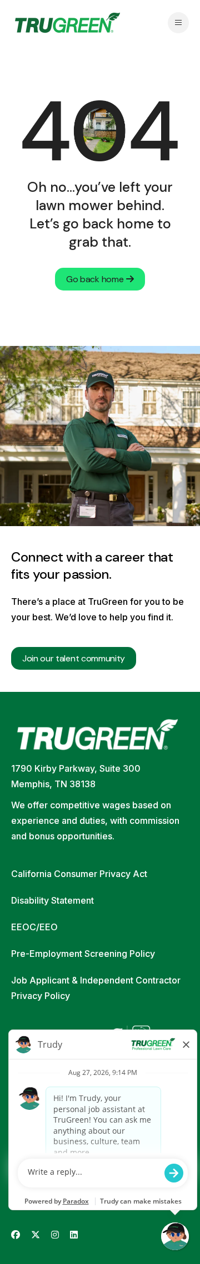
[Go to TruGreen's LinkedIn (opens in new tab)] (74, 1235)
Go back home (94, 279)
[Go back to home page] (67, 22)
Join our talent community (73, 658)
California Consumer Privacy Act (79, 873)
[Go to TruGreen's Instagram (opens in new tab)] (55, 1235)
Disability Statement (52, 900)
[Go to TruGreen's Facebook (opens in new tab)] (15, 1235)
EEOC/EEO (34, 926)
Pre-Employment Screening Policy (83, 953)
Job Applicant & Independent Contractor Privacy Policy (96, 988)
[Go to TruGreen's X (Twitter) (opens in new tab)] (35, 1235)
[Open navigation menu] (178, 22)
